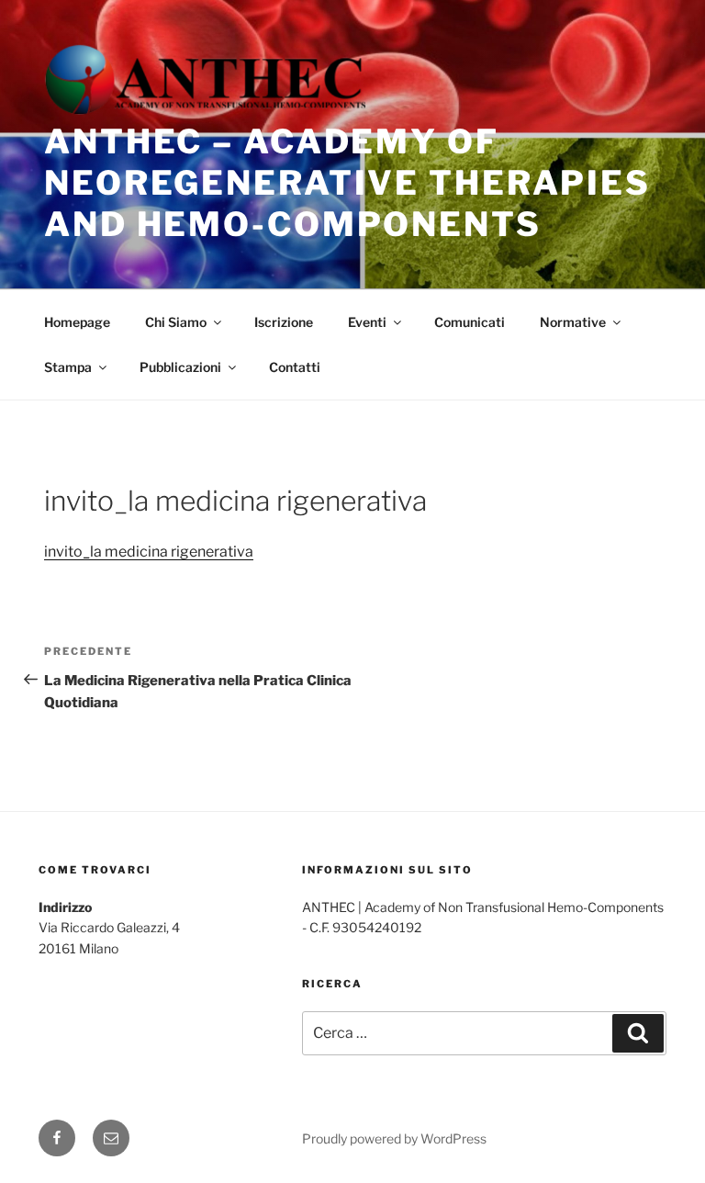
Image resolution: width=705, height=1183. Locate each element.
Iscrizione (283, 322)
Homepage (77, 322)
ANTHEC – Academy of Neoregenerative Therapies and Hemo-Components (347, 182)
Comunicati (469, 322)
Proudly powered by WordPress (394, 1138)
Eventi (367, 322)
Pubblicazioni (180, 367)
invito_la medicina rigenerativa (148, 551)
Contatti (294, 367)
